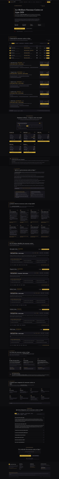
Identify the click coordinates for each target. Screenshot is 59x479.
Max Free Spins (27, 43)
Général (18, 413)
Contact (20, 469)
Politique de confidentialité (32, 465)
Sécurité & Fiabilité (27, 413)
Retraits (25, 414)
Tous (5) (13, 43)
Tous (15, 413)
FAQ (19, 468)
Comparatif (20, 465)
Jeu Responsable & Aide (49, 0)
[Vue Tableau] (48, 43)
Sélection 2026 (22, 413)
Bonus (32, 413)
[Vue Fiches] (49, 43)
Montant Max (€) (21, 43)
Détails (45, 50)
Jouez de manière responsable (20, 31)
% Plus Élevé (16, 43)
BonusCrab (31, 43)
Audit (40, 249)
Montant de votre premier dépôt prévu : (22, 123)
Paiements (22, 414)
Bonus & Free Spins (21, 466)
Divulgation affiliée (32, 466)
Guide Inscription (17, 414)
